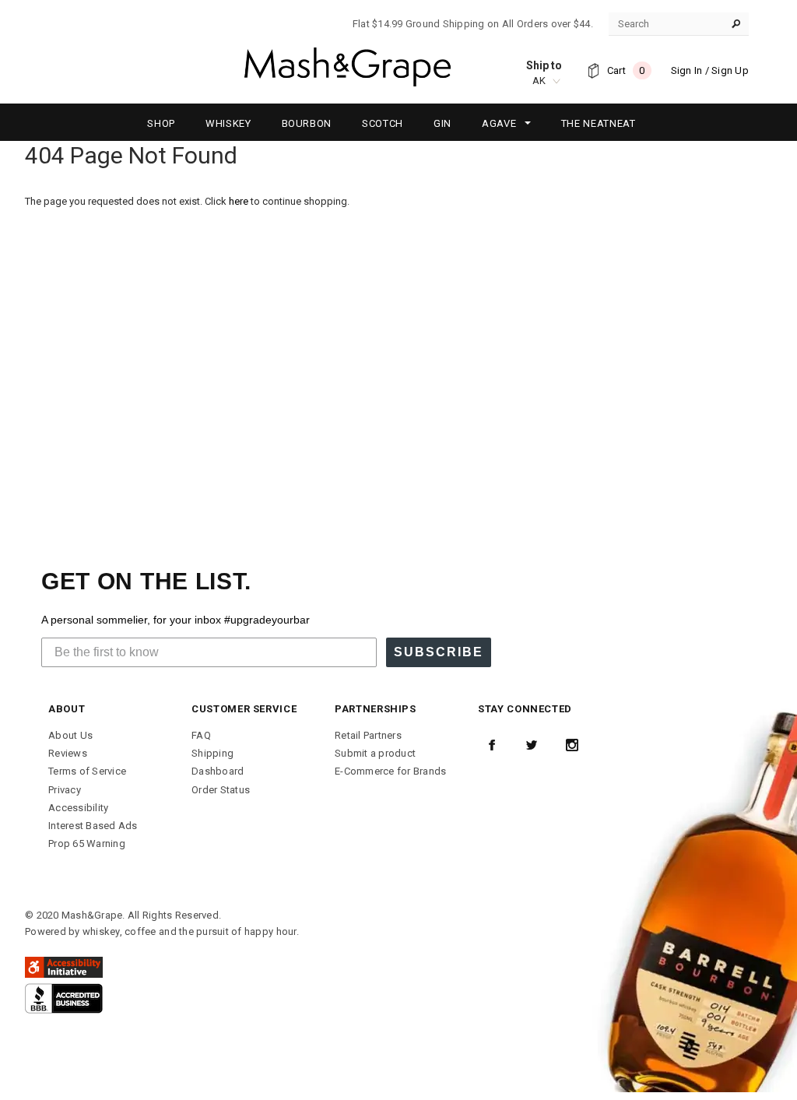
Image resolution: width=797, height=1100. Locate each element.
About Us (70, 735)
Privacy (64, 790)
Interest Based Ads (93, 825)
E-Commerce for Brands (390, 771)
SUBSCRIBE (438, 652)
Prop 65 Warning (86, 843)
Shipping (212, 753)
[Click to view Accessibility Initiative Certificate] (64, 966)
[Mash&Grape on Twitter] (532, 745)
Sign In (687, 70)
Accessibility (78, 808)
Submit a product (375, 753)
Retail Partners (368, 735)
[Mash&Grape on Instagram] (572, 745)
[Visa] (64, 997)
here (238, 201)
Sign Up (730, 70)
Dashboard (217, 771)
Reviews (67, 753)
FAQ (201, 735)
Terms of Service (87, 771)
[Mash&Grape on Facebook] (492, 745)
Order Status (220, 790)
